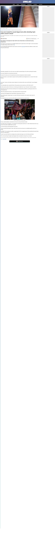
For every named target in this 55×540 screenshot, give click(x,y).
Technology (23, 4)
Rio (14, 44)
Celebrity (35, 4)
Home (1, 28)
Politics (40, 4)
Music (18, 4)
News (14, 4)
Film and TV (29, 4)
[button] (38, 38)
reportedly (23, 46)
